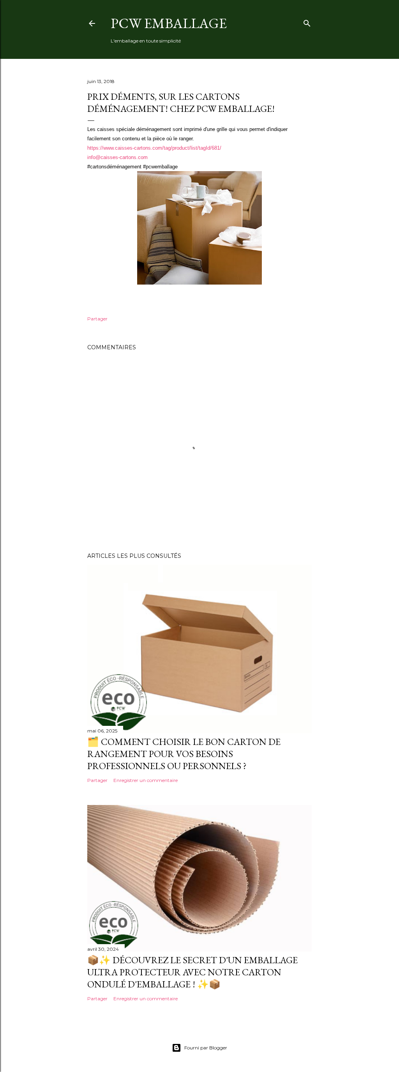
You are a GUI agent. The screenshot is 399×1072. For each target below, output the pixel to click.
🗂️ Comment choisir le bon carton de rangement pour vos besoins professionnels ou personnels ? (184, 754)
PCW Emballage (169, 23)
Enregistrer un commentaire (145, 780)
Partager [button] (97, 319)
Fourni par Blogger (205, 1048)
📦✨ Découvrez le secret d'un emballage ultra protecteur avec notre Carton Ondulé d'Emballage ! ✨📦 (192, 972)
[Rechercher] (307, 21)
